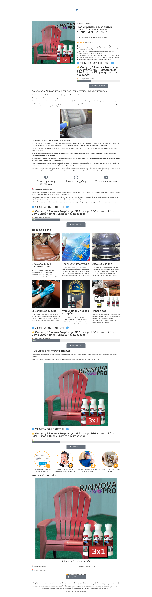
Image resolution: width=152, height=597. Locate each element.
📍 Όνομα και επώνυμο (39, 566)
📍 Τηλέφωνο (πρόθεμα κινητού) (86, 566)
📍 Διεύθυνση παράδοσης (39, 570)
